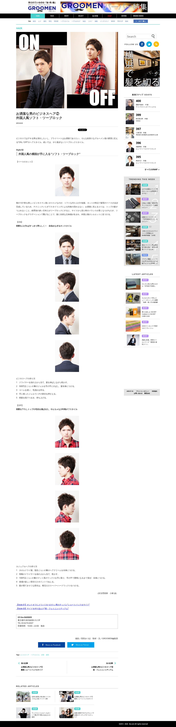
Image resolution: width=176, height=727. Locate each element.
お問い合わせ (138, 393)
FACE (52, 16)
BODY (66, 16)
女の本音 (95, 16)
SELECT (80, 16)
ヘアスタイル (35, 655)
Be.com (131, 724)
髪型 (47, 655)
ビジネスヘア (24, 655)
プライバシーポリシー (142, 391)
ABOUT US (130, 391)
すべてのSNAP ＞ (152, 169)
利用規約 (154, 391)
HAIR (38, 16)
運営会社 (147, 393)
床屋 (42, 655)
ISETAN (124, 16)
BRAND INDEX (138, 16)
